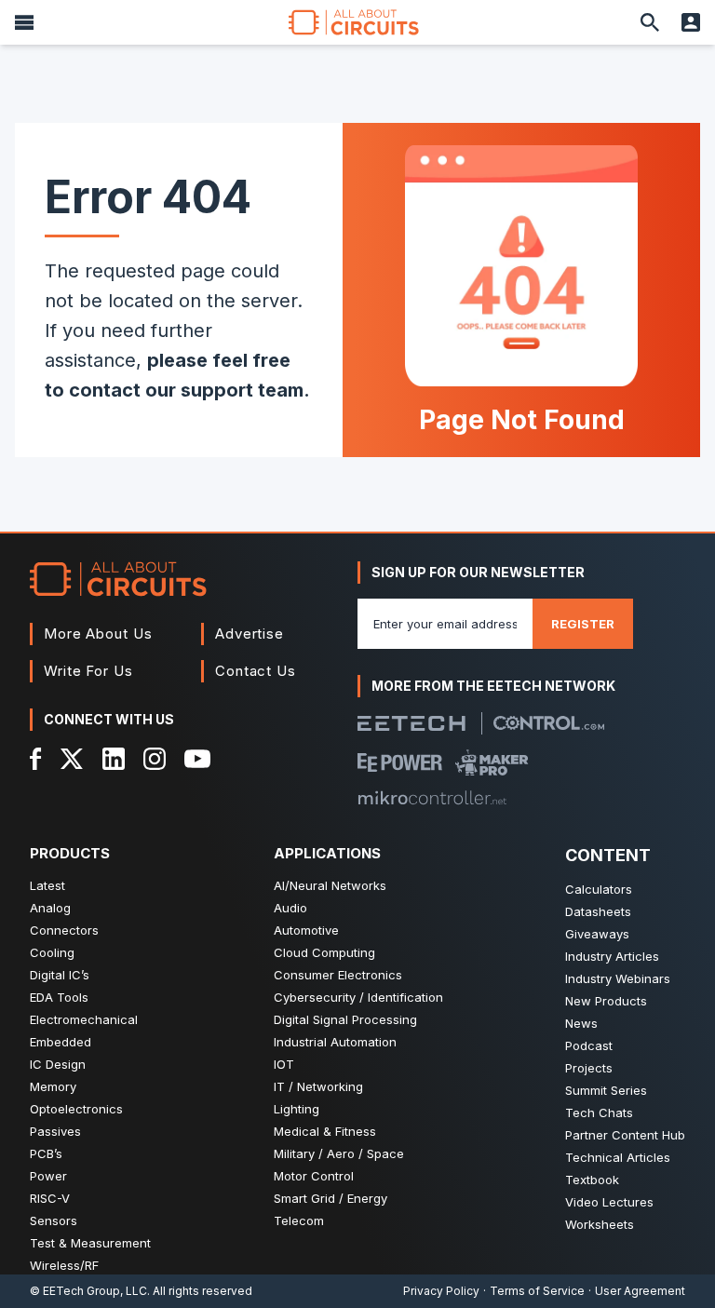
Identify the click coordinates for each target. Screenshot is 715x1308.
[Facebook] (36, 759)
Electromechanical (84, 1019)
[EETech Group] (411, 723)
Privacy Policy (441, 1291)
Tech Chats (599, 1112)
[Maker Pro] (492, 762)
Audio (290, 907)
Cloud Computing (324, 952)
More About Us (98, 633)
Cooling (52, 952)
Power (48, 1175)
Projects (589, 1067)
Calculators (598, 889)
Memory (53, 1086)
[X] (72, 758)
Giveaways (597, 933)
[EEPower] (400, 762)
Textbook (592, 1179)
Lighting (296, 1108)
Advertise (249, 633)
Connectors (64, 930)
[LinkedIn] (113, 759)
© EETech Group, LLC (88, 1291)
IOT (284, 1064)
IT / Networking (318, 1086)
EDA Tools (59, 997)
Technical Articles (617, 1157)
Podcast (589, 1045)
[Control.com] (548, 723)
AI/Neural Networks (330, 885)
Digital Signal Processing (345, 1019)
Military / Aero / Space (339, 1153)
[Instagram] (154, 759)
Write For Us (88, 671)
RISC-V (50, 1198)
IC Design (58, 1064)
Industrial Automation (335, 1041)
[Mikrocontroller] (432, 797)
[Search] (650, 22)
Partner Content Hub (625, 1134)
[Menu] (24, 22)
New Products (606, 1000)
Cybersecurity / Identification (358, 997)
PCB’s (46, 1153)
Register (582, 623)
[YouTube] (197, 759)
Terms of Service (537, 1291)
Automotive (306, 930)
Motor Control (314, 1175)
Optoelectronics (76, 1108)
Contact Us (255, 671)
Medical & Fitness (325, 1131)
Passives (55, 1131)
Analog (50, 907)
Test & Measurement (90, 1242)
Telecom (299, 1220)
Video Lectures (609, 1201)
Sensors (53, 1220)
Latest (47, 885)
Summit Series (606, 1090)
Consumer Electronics (338, 974)
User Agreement (640, 1291)
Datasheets (598, 911)
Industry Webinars (617, 978)
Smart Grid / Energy (330, 1198)
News (581, 1023)
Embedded (60, 1041)
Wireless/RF (64, 1265)
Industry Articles (612, 956)
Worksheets (599, 1224)
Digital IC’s (59, 974)
